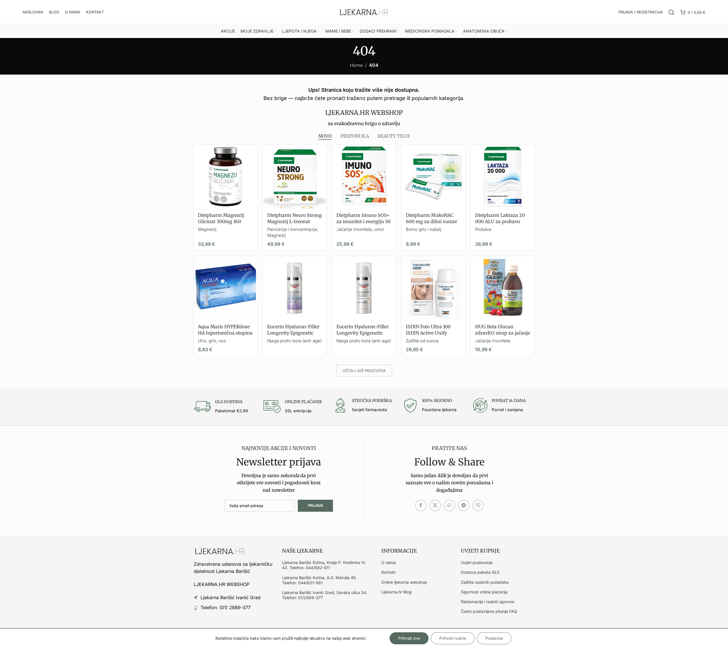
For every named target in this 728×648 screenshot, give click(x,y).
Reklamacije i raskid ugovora (487, 601)
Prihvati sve (409, 638)
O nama (388, 562)
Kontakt (388, 572)
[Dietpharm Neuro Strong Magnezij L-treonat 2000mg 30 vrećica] (294, 176)
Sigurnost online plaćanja (484, 591)
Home (356, 65)
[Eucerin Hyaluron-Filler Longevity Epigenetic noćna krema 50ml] (294, 288)
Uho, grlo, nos (212, 340)
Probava (483, 229)
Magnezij (207, 229)
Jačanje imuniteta (492, 340)
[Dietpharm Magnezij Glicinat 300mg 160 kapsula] (225, 176)
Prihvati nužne (452, 638)
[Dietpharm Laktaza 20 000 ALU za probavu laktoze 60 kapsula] (502, 176)
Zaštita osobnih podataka (485, 582)
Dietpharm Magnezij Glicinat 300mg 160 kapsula (221, 221)
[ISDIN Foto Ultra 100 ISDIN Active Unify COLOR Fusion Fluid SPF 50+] (433, 288)
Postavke (494, 638)
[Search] (671, 12)
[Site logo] (364, 12)
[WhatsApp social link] (449, 505)
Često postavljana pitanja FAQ (489, 611)
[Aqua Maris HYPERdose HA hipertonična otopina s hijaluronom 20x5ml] (225, 288)
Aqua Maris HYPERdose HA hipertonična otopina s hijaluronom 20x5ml (225, 333)
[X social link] (435, 505)
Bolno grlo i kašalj (423, 229)
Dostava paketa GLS (480, 572)
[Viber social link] (478, 505)
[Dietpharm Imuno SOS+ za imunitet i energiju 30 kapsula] (364, 176)
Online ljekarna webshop (404, 582)
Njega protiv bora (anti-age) (294, 340)
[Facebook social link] (421, 505)
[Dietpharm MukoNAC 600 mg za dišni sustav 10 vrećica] (433, 176)
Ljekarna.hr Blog (396, 591)
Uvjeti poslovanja (477, 562)
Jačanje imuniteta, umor (360, 229)
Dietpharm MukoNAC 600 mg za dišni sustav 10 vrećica (431, 221)
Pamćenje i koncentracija (292, 229)
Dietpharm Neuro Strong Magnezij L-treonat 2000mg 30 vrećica (294, 221)
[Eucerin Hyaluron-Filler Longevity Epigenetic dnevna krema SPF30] (364, 288)
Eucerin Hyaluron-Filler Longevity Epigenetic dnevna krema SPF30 (362, 333)
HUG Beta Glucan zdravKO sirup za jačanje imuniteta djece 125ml (502, 333)
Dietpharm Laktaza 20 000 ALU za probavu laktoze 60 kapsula (500, 221)
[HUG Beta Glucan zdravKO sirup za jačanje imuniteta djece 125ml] (502, 288)
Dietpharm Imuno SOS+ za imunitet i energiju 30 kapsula (363, 221)
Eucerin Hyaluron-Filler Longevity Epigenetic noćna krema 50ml (293, 333)
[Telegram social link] (463, 505)
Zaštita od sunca (422, 340)
